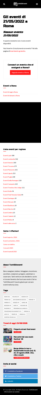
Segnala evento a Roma (20, 72)
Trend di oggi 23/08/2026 (15, 323)
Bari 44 (16, 305)
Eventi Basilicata (8, 205)
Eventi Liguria (7, 173)
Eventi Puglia (7, 177)
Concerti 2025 (8, 248)
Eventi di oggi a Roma (10, 92)
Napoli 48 (24, 302)
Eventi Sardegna (8, 198)
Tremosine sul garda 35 (20, 308)
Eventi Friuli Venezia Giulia (12, 195)
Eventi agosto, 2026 (10, 237)
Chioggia (17, 342)
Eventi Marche (8, 209)
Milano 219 (15, 296)
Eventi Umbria (8, 213)
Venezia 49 (16, 302)
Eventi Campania (9, 184)
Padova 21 (22, 314)
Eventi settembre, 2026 (11, 241)
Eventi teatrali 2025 (10, 251)
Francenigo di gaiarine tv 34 (12, 311)
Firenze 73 (32, 299)
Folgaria (17, 332)
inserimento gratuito (17, 51)
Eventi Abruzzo (8, 202)
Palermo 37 (7, 308)
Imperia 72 (7, 302)
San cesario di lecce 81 (19, 299)
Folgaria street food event (24, 329)
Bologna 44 (7, 305)
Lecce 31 (6, 314)
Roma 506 (7, 296)
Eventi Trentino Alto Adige (12, 188)
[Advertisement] (20, 122)
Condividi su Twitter (14, 376)
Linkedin (10, 381)
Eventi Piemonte (9, 170)
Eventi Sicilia (7, 191)
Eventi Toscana (8, 166)
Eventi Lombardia (9, 159)
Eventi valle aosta (9, 223)
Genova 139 (24, 296)
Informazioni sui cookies (11, 392)
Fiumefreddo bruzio (21, 357)
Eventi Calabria (8, 216)
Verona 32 (27, 311)
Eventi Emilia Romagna (10, 180)
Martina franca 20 (10, 317)
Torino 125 (7, 299)
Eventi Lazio (7, 155)
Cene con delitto (9, 244)
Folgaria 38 (23, 305)
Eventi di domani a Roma (11, 95)
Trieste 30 (14, 314)
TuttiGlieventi (33, 390)
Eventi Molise (7, 220)
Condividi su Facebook (15, 371)
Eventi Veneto (8, 163)
